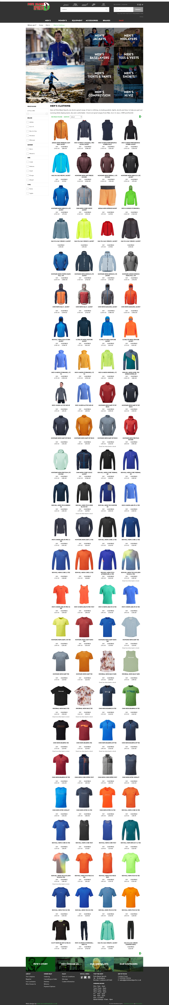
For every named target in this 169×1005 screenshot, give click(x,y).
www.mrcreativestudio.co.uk (47, 1004)
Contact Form (123, 976)
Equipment (77, 21)
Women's (62, 21)
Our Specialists (99, 964)
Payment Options (49, 986)
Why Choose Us (70, 964)
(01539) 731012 (125, 978)
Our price (64, 147)
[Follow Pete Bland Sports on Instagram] (89, 978)
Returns (46, 984)
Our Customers (129, 964)
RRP (57, 147)
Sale (121, 21)
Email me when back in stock (107, 446)
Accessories (92, 21)
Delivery (46, 981)
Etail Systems (139, 1003)
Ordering (47, 976)
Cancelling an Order (50, 979)
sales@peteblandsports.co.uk (130, 980)
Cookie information (68, 981)
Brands (106, 21)
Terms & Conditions (68, 976)
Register (117, 4)
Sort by (66, 117)
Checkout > (138, 9)
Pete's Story (40, 964)
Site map (65, 979)
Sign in (124, 4)
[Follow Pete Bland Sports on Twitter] (86, 978)
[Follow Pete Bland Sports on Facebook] (82, 978)
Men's (48, 21)
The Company (30, 976)
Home (41, 25)
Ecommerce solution (129, 1003)
